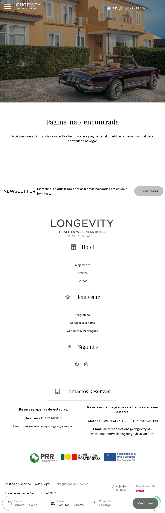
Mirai (140, 491)
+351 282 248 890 (146, 421)
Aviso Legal (42, 484)
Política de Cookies (18, 484)
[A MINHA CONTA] (122, 8)
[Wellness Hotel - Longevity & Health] (78, 364)
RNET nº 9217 (47, 493)
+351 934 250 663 (116, 421)
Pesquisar (145, 503)
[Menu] (7, 6)
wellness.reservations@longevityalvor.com (122, 434)
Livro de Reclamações (20, 493)
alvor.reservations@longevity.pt (126, 429)
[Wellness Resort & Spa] (87, 364)
